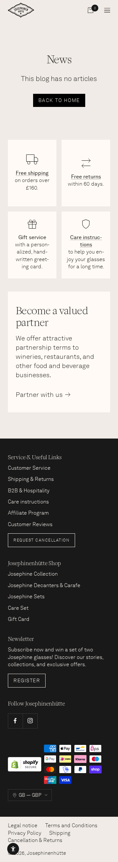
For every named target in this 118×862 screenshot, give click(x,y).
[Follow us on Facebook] (15, 720)
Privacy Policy (24, 833)
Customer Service (29, 468)
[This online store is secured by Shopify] (24, 764)
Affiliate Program (28, 513)
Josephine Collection (33, 574)
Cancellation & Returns (35, 840)
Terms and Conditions (71, 825)
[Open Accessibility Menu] (13, 849)
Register (26, 681)
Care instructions (28, 502)
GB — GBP (30, 795)
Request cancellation (41, 540)
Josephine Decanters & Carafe (44, 585)
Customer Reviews (30, 524)
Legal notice (22, 825)
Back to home (59, 100)
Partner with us (39, 395)
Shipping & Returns (31, 479)
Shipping (59, 833)
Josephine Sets (26, 596)
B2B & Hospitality (28, 490)
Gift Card (19, 619)
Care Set (18, 608)
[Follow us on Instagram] (30, 720)
